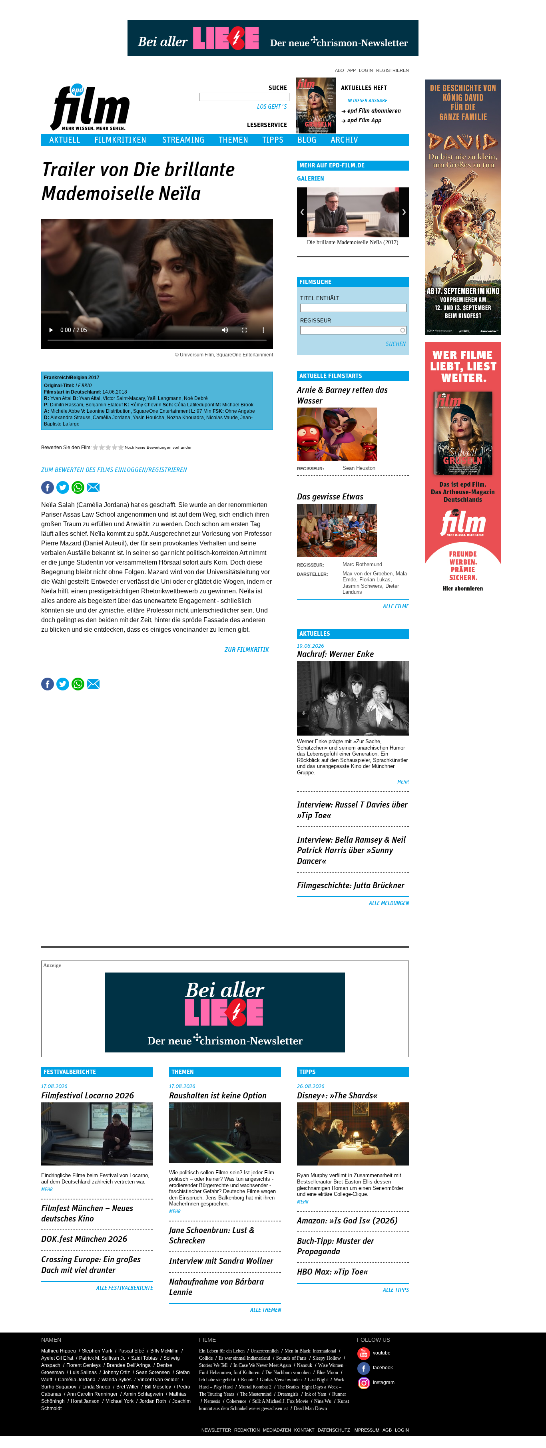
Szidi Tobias (144, 1358)
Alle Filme (396, 606)
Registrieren (392, 70)
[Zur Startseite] (90, 128)
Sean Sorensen (153, 1372)
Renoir (247, 1379)
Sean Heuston (359, 468)
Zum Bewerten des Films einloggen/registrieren (114, 470)
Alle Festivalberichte (124, 1288)
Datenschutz (334, 1430)
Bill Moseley (158, 1387)
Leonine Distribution (109, 411)
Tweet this (62, 487)
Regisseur (315, 321)
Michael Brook (237, 405)
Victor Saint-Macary (124, 398)
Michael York (120, 1401)
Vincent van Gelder (158, 1379)
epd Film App (364, 120)
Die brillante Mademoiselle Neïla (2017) (353, 242)
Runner (339, 1394)
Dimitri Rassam (66, 405)
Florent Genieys (83, 1365)
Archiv (344, 140)
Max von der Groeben (368, 574)
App (351, 70)
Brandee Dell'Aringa (129, 1365)
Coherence (236, 1401)
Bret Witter (127, 1387)
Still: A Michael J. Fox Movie (280, 1401)
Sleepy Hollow (327, 1358)
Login (366, 70)
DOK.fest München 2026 (84, 1239)
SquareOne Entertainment (161, 411)
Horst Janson (85, 1401)
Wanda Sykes (117, 1379)
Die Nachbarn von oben (288, 1372)
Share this (47, 487)
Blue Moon (327, 1372)
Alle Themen (265, 1310)
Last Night (318, 1379)
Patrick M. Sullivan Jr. (102, 1358)
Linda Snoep (96, 1387)
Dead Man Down (310, 1408)
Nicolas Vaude (222, 417)
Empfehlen (93, 487)
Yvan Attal (61, 398)
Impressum (366, 1430)
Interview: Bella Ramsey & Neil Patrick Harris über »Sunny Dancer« (351, 851)
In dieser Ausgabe (367, 101)
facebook (383, 1367)
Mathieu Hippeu (58, 1351)
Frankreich (56, 377)
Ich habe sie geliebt (217, 1379)
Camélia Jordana (111, 417)
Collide (206, 1358)
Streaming (183, 140)
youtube (382, 1353)
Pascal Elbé (131, 1351)
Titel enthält (319, 298)
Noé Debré (196, 398)
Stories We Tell (213, 1365)
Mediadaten (277, 1430)
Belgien (78, 377)
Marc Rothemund (362, 564)
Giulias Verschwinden (281, 1379)
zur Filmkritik (247, 649)
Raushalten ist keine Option (218, 1096)
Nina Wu (322, 1401)
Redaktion (247, 1430)
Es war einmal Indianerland (244, 1358)
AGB (387, 1430)
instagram (384, 1382)
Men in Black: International (310, 1351)
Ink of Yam (315, 1394)
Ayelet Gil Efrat (57, 1358)
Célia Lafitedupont (194, 405)
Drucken (108, 487)
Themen (233, 140)
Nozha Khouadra (185, 417)
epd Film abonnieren (374, 110)
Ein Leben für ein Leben (222, 1351)
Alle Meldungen (389, 903)
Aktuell (64, 140)
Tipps (272, 140)
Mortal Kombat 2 (255, 1387)
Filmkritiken (120, 140)
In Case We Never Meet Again (262, 1365)
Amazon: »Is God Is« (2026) (347, 1221)
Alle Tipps (396, 1290)
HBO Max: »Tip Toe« (332, 1272)
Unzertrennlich (265, 1351)
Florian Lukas (375, 580)
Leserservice (267, 125)
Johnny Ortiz (116, 1372)
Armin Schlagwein (143, 1394)
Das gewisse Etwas (330, 497)
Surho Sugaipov (58, 1387)
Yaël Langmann (164, 398)
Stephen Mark (97, 1351)
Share (78, 487)
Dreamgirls (288, 1394)
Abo (339, 70)
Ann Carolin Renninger (92, 1394)
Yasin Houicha (148, 417)
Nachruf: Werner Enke (335, 654)
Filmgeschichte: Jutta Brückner (351, 885)
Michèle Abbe (65, 411)
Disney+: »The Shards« (337, 1096)
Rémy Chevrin (145, 405)
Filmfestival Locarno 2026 (87, 1096)
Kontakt (304, 1430)
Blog (307, 140)
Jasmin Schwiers (362, 586)
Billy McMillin (164, 1351)
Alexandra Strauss (70, 417)
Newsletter (216, 1430)
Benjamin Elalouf (104, 405)
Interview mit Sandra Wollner (221, 1261)
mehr (403, 782)
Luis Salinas (83, 1372)
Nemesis (212, 1401)
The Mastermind (255, 1394)
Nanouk (304, 1365)
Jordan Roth (152, 1401)
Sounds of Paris (291, 1358)
